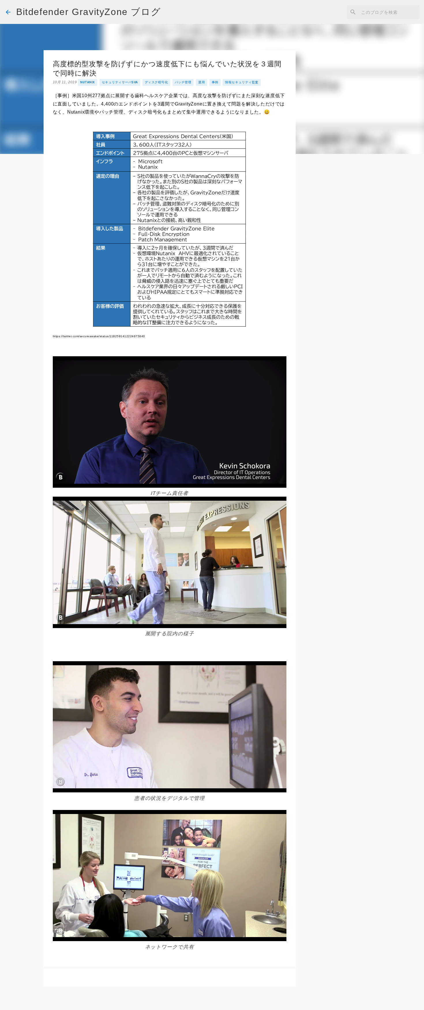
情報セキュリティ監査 (241, 82)
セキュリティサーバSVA (120, 82)
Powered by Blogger (215, 1001)
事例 (215, 82)
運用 (201, 82)
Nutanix (87, 82)
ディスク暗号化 (156, 82)
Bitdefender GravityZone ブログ (88, 12)
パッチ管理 (183, 82)
